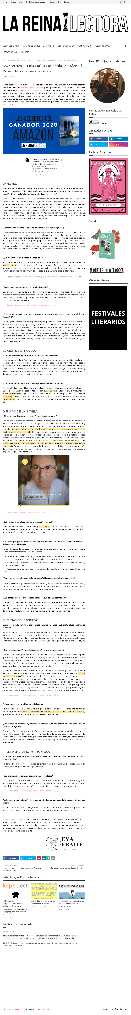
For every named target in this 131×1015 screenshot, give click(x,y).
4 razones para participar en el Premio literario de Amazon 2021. (71, 903)
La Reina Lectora (9, 76)
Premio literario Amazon (32, 87)
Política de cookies (54, 2)
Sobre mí (12, 2)
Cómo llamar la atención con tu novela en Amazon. (43, 902)
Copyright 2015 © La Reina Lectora (115, 1009)
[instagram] (125, 2)
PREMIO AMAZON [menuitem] (84, 46)
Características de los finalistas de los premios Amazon (30, 305)
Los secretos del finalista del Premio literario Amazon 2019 (32, 791)
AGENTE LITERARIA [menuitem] (11, 46)
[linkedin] (118, 139)
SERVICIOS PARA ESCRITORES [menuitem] (16, 52)
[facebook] (117, 2)
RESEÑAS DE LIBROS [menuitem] (31, 46)
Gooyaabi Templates (42, 1009)
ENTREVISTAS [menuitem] (48, 46)
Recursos (11, 60)
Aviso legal (23, 2)
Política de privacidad (37, 2)
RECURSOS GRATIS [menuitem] (103, 46)
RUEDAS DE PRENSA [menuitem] (65, 46)
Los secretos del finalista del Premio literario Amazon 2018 (32, 695)
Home (5, 2)
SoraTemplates (16, 1009)
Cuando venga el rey (35, 90)
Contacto (67, 2)
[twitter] (120, 2)
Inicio (5, 60)
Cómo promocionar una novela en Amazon (25, 513)
